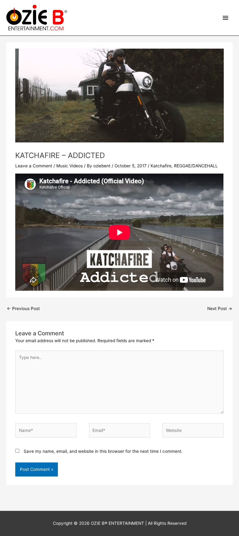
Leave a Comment (33, 165)
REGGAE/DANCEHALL (196, 165)
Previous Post (23, 308)
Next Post (219, 308)
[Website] (192, 431)
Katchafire (161, 165)
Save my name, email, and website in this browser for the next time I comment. (103, 451)
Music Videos (69, 165)
